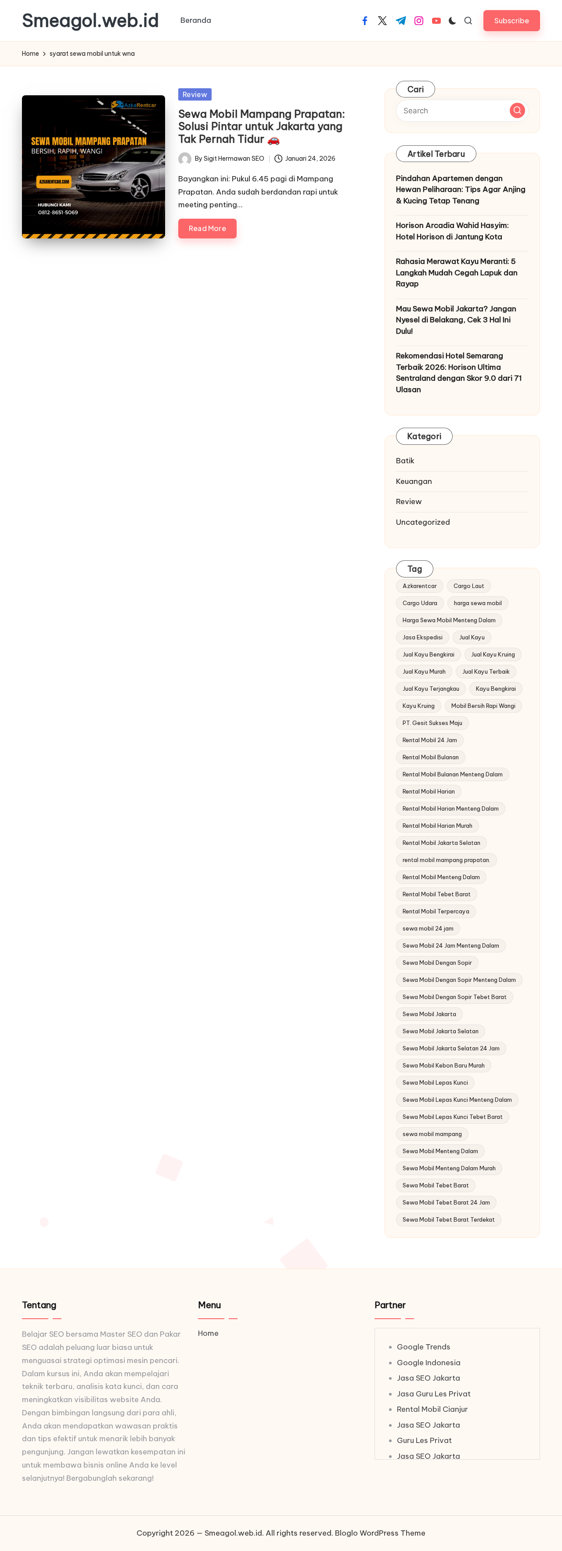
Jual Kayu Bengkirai (428, 654)
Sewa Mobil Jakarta (429, 1013)
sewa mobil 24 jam (428, 928)
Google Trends (423, 1347)
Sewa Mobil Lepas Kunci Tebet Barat (453, 1116)
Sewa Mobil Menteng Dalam (440, 1150)
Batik (405, 460)
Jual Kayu (472, 637)
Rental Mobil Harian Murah (437, 825)
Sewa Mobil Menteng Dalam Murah (449, 1168)
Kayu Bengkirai (496, 688)
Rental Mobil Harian (429, 791)
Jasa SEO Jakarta (428, 1378)
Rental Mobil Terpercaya (436, 911)
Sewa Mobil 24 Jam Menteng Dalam (451, 945)
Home (208, 1333)
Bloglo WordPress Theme (380, 1533)
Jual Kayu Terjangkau (431, 688)
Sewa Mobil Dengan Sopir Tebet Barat (455, 996)
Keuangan (414, 481)
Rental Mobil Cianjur (432, 1409)
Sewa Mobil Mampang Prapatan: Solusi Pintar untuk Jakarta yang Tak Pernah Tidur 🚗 (261, 126)
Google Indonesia (429, 1362)
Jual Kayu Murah (424, 671)
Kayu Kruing (419, 705)
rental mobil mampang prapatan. (446, 859)
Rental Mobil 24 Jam (430, 739)
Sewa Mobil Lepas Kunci (435, 1082)
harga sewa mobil (478, 602)
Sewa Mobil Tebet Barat (436, 1185)
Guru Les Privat (424, 1440)
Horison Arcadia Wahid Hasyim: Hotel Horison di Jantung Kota (452, 231)
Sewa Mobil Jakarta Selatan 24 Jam (451, 1048)
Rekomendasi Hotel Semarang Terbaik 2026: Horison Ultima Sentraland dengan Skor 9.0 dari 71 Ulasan (459, 372)
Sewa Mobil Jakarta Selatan (441, 1031)
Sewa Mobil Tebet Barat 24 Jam (446, 1202)
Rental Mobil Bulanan (431, 757)
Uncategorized (423, 522)
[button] (511, 20)
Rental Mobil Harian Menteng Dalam (451, 808)
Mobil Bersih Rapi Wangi (483, 705)
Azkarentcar (420, 585)
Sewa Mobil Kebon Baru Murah (444, 1065)
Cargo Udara (420, 602)
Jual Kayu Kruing (493, 654)
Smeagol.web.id (90, 20)
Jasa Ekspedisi (423, 637)
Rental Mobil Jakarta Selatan (441, 842)
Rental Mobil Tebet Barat (437, 894)
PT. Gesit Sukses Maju (432, 722)
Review (195, 94)
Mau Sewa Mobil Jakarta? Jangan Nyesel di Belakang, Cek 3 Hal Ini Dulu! (456, 320)
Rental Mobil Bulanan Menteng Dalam (453, 774)
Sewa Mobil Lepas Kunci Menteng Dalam (457, 1099)
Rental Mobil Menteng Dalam (441, 876)
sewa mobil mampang (432, 1133)
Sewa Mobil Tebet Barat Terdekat (449, 1219)
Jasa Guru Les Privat (434, 1394)
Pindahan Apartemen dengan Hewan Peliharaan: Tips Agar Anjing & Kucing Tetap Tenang (461, 189)
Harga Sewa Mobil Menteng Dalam (449, 620)
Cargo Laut (469, 585)
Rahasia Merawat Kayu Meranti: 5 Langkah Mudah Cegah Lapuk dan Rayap (457, 272)
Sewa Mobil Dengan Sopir (437, 962)
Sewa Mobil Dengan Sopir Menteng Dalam (459, 979)
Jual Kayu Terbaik (486, 671)
